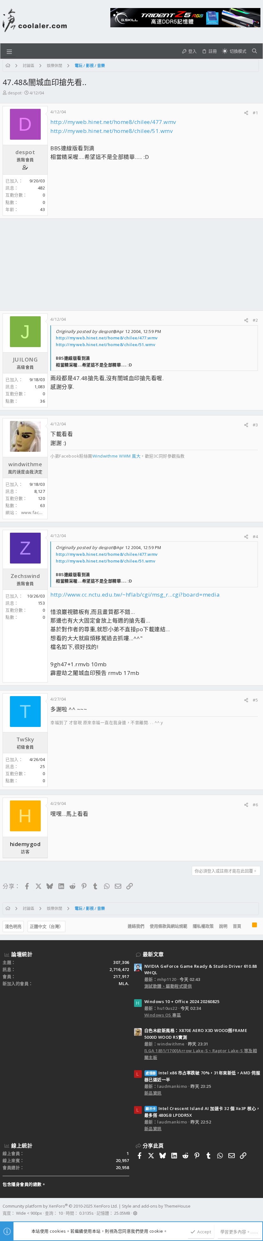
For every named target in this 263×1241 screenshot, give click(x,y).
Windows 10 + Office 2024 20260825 (182, 1001)
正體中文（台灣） (46, 926)
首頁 (237, 926)
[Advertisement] (131, 265)
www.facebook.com (41, 512)
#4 (255, 536)
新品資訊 (153, 1093)
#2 (255, 320)
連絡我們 (136, 926)
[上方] (247, 926)
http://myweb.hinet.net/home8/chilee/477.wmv (113, 122)
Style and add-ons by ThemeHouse (156, 1206)
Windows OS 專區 (162, 1015)
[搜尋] (254, 51)
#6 (255, 805)
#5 (255, 700)
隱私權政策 (203, 926)
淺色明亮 (13, 926)
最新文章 (153, 954)
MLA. (124, 983)
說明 (223, 926)
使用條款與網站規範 (168, 926)
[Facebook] (257, 1210)
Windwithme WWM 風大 (116, 456)
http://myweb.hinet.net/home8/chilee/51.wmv (111, 131)
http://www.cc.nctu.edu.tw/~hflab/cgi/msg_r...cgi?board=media (135, 594)
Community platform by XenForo (60, 1206)
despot (14, 93)
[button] (9, 51)
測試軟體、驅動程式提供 (168, 986)
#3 (255, 425)
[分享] (246, 113)
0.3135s (86, 1213)
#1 (255, 113)
